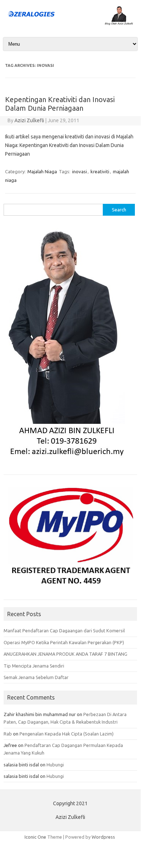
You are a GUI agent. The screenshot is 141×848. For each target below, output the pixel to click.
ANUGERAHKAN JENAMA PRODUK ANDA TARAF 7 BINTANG (65, 653)
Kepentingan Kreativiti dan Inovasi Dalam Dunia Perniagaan (60, 103)
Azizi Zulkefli (29, 120)
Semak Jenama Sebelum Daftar (36, 677)
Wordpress (103, 836)
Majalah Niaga (42, 171)
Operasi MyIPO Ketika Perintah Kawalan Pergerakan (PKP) (64, 642)
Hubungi (55, 764)
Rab (8, 733)
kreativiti (100, 171)
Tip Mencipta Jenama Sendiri (34, 665)
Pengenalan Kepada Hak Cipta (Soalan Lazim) (66, 733)
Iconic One (35, 836)
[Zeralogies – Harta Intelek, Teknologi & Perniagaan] (70, 23)
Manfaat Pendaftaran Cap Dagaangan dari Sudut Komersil (64, 630)
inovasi (79, 171)
